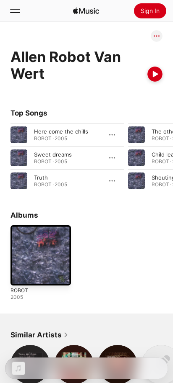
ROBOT (19, 290)
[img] (86, 11)
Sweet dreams (53, 154)
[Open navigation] (15, 11)
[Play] (155, 74)
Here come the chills (61, 131)
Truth (41, 177)
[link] (39, 334)
